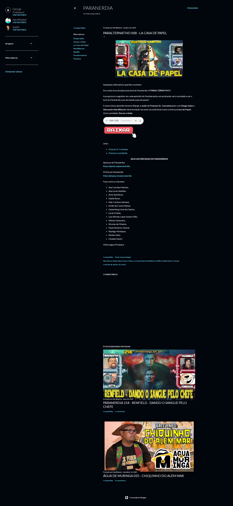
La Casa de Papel (80, 45)
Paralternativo (80, 55)
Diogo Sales (78, 38)
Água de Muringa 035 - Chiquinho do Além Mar (143, 476)
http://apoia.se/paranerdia (116, 166)
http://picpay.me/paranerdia (117, 175)
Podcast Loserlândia (118, 153)
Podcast (77, 59)
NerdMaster (79, 48)
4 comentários (120, 481)
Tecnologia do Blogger (137, 498)
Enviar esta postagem (123, 257)
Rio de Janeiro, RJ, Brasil (117, 265)
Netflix (76, 52)
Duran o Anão (79, 42)
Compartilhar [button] (79, 28)
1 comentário (120, 411)
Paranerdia (98, 8)
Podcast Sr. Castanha (118, 149)
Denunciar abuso (13, 71)
